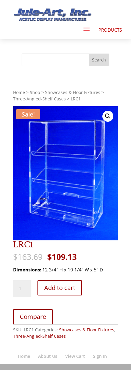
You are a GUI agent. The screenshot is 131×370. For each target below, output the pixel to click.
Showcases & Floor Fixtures (72, 92)
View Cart (75, 356)
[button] (107, 116)
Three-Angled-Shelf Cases (39, 99)
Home (19, 92)
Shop (35, 92)
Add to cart (59, 288)
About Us (47, 356)
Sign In (100, 356)
